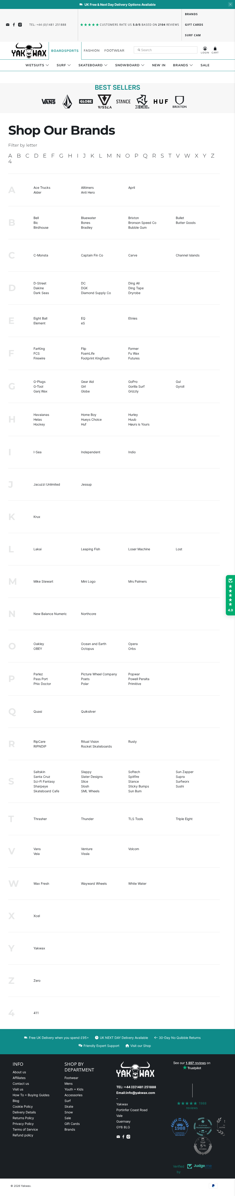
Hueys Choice (91, 419)
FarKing (39, 348)
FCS (37, 353)
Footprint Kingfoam (95, 358)
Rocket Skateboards (96, 746)
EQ (83, 318)
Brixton (133, 218)
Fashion (92, 50)
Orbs (132, 649)
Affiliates (19, 1078)
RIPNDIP (40, 746)
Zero (37, 980)
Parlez (38, 674)
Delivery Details (24, 1112)
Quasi (38, 711)
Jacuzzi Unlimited (47, 484)
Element (39, 323)
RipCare (39, 741)
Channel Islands (187, 255)
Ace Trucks (42, 187)
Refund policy (23, 1135)
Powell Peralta (138, 679)
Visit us (18, 1089)
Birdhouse (41, 227)
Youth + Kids (73, 1089)
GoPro (132, 382)
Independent (90, 452)
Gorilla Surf (136, 386)
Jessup (86, 484)
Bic (36, 223)
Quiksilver (88, 711)
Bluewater (88, 218)
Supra (180, 777)
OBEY (38, 649)
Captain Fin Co (92, 255)
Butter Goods (186, 223)
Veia (37, 854)
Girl (83, 386)
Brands (191, 14)
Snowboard (127, 65)
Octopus (87, 649)
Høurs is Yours (138, 424)
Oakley (39, 644)
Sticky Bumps (138, 786)
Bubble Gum (137, 227)
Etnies (132, 318)
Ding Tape (136, 288)
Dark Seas (41, 293)
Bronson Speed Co (142, 223)
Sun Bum (135, 791)
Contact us (21, 1083)
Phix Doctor (42, 684)
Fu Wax (133, 353)
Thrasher (40, 819)
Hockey (39, 424)
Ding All (134, 283)
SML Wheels (90, 791)
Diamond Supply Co (96, 293)
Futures (134, 358)
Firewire (39, 358)
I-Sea (38, 452)
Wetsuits (34, 65)
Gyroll (180, 386)
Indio (132, 452)
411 (36, 1013)
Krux (37, 517)
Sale (205, 65)
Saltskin (39, 772)
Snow (68, 1112)
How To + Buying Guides (31, 1095)
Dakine (39, 288)
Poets (85, 679)
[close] (230, 4)
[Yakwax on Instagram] (20, 25)
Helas (38, 419)
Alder (37, 192)
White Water (137, 883)
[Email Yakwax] (8, 25)
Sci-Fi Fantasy (44, 781)
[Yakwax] (29, 50)
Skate (68, 1106)
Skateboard (90, 65)
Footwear (114, 50)
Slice (84, 781)
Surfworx (182, 781)
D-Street (40, 283)
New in (158, 65)
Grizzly (133, 391)
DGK (84, 288)
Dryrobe (134, 293)
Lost (179, 549)
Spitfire (133, 777)
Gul (178, 382)
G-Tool (38, 386)
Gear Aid (87, 382)
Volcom (133, 849)
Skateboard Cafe (46, 791)
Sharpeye (41, 786)
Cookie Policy (23, 1106)
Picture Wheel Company (99, 674)
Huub (132, 419)
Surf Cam (193, 35)
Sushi (180, 786)
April (131, 187)
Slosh (85, 786)
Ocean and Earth (93, 644)
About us (19, 1072)
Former (133, 348)
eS (83, 323)
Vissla (85, 854)
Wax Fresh (41, 883)
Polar (85, 684)
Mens (68, 1083)
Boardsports (65, 51)
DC (83, 283)
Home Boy (88, 415)
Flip (83, 348)
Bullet (180, 218)
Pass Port (41, 679)
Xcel (37, 916)
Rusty (132, 741)
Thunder (87, 819)
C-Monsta (41, 255)
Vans (37, 849)
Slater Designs (92, 777)
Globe (85, 391)
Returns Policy (23, 1118)
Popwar (134, 674)
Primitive (134, 684)
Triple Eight (184, 819)
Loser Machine (139, 549)
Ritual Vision (90, 741)
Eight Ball (40, 318)
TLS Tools (135, 819)
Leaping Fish (90, 549)
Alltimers (87, 187)
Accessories (73, 1095)
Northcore (88, 614)
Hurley (133, 415)
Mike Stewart (43, 581)
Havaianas (41, 415)
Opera (133, 644)
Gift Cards (194, 25)
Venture (86, 849)
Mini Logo (88, 581)
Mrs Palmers (137, 581)
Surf (61, 65)
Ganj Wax (41, 391)
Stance (133, 781)
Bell (36, 218)
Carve (132, 255)
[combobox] (166, 50)
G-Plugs (39, 382)
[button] (230, 595)
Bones (85, 223)
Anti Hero (88, 192)
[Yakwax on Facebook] (14, 25)
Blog (16, 1101)
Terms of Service (25, 1129)
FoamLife (88, 353)
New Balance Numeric (50, 614)
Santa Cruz (42, 777)
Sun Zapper (184, 772)
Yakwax (39, 948)
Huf (83, 424)
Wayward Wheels (94, 883)
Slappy (86, 772)
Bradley (86, 227)
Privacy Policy (23, 1124)
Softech (134, 772)
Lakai (38, 549)
